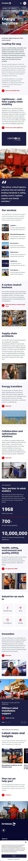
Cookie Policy (10, 859)
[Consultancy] (14, 272)
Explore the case (9, 718)
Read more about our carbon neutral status (15, 305)
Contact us (8, 795)
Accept (14, 856)
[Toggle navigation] (24, 3)
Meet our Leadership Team (12, 90)
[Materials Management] (14, 236)
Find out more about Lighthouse (14, 127)
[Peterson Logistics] (6, 3)
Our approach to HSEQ (11, 568)
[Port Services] (14, 245)
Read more (8, 406)
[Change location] (21, 3)
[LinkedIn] (3, 830)
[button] (26, 842)
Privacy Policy (17, 859)
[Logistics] (14, 227)
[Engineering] (14, 254)
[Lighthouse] (14, 263)
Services (4, 8)
